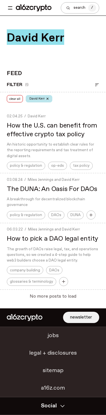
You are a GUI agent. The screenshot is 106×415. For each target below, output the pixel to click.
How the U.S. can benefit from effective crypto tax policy (52, 130)
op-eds (57, 165)
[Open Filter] (97, 85)
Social (49, 406)
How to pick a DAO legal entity (52, 238)
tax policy (81, 165)
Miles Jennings (40, 179)
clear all (14, 99)
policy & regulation (26, 165)
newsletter (81, 317)
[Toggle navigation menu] (10, 8)
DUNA (75, 215)
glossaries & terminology (31, 281)
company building (25, 270)
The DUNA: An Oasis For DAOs (52, 189)
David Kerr (37, 116)
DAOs (56, 215)
